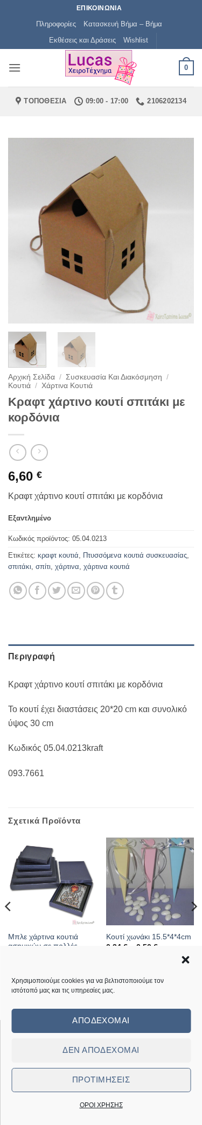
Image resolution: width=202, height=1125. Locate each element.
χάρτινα (67, 566)
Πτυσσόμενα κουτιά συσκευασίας (135, 555)
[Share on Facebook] (37, 591)
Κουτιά (19, 386)
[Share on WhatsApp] (18, 591)
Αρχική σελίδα (31, 377)
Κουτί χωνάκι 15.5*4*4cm (148, 937)
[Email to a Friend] (76, 591)
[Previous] (25, 230)
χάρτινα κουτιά (106, 566)
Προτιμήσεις (101, 1079)
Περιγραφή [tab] (31, 656)
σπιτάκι (19, 566)
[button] (185, 959)
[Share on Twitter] (57, 591)
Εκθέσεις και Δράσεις (82, 40)
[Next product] (17, 452)
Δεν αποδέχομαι (100, 1049)
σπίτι (43, 566)
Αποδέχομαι (101, 1020)
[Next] (176, 230)
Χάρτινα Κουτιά (67, 386)
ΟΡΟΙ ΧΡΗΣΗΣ (101, 1105)
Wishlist (135, 40)
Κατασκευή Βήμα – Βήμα (122, 24)
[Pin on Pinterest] (96, 591)
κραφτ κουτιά (58, 555)
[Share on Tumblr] (115, 591)
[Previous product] (39, 452)
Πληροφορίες (56, 24)
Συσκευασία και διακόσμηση (114, 377)
